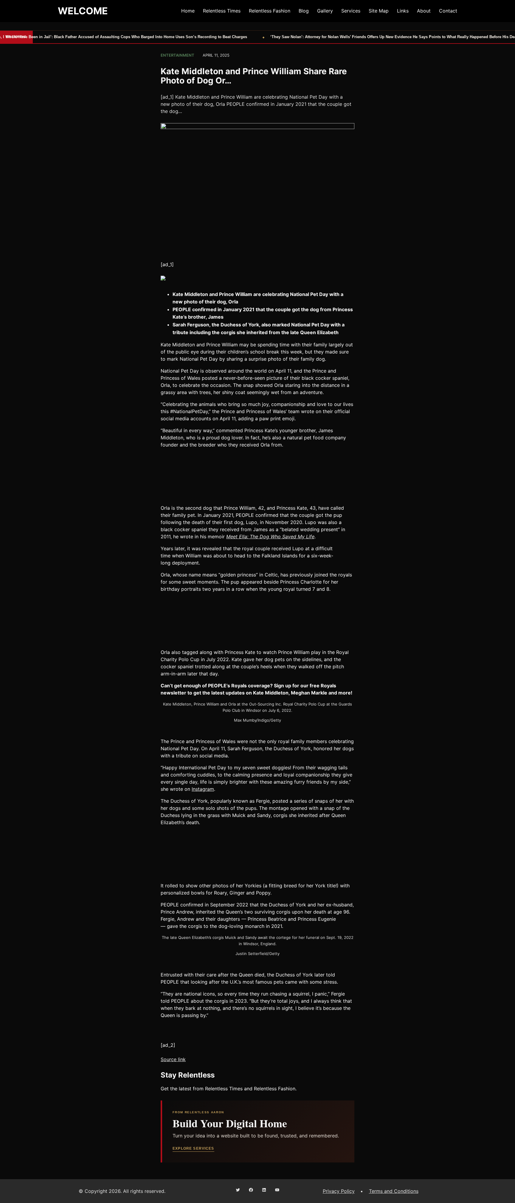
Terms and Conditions (393, 1191)
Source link (173, 1059)
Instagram (203, 789)
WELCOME (83, 11)
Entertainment (177, 55)
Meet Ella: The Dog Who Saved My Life (270, 537)
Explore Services (193, 1148)
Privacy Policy (339, 1191)
